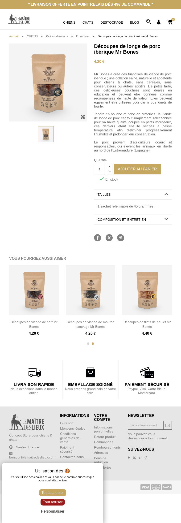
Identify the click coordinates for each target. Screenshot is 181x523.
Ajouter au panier (137, 169)
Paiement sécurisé (67, 449)
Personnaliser (52, 511)
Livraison (67, 423)
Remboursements (107, 447)
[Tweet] (109, 237)
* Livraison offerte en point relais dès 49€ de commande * (90, 4)
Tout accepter (52, 493)
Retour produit (104, 437)
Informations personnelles (103, 429)
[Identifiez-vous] (158, 22)
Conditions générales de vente (70, 438)
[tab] (133, 195)
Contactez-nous (72, 457)
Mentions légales (72, 428)
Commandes (103, 442)
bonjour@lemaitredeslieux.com (32, 457)
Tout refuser (52, 502)
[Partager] (97, 237)
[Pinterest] (120, 237)
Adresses (101, 452)
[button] (133, 195)
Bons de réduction (101, 460)
